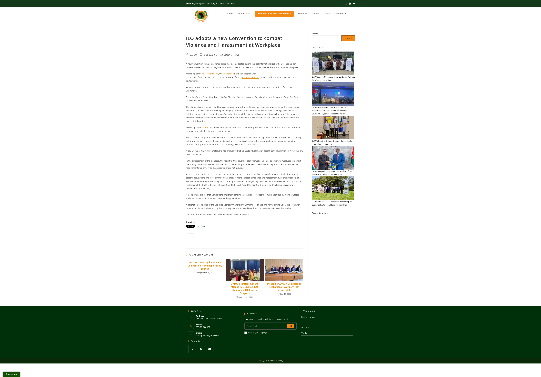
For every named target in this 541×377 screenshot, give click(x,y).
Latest (227, 54)
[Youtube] (209, 349)
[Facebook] (201, 349)
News (236, 54)
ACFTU (304, 332)
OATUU (193, 54)
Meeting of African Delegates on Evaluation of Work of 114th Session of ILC (284, 287)
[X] (192, 349)
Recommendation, (250, 77)
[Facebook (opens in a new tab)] (350, 3)
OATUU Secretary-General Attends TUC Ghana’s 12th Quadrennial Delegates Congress (245, 288)
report (205, 127)
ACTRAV (305, 327)
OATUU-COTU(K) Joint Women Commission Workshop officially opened (205, 265)
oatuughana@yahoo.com (207, 335)
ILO (249, 214)
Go (290, 326)
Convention (228, 73)
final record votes (210, 73)
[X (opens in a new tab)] (346, 3)
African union (308, 317)
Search (315, 33)
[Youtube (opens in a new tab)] (353, 3)
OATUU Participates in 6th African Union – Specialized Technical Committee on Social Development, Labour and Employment (329, 110)
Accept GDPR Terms (257, 332)
